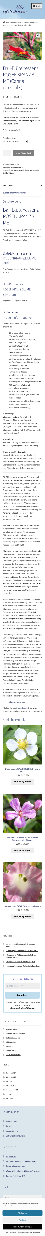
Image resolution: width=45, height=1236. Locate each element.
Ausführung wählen (22, 781)
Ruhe (37, 170)
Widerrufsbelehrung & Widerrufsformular (23, 1171)
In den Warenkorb (23, 153)
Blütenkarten (11, 1042)
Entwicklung (24, 170)
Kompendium (11, 1046)
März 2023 (9, 1081)
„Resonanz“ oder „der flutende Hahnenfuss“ (23, 966)
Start (8, 22)
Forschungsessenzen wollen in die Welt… (22, 951)
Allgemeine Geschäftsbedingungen (21, 1161)
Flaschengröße (9, 138)
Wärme (11, 173)
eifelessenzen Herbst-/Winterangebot (20, 962)
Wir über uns (11, 1121)
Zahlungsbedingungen (15, 1135)
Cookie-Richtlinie (10, 1232)
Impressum (36, 1232)
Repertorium (22, 708)
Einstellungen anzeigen (22, 1227)
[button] (38, 36)
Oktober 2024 (11, 1073)
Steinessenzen (11, 1050)
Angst (16, 170)
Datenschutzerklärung (24, 1232)
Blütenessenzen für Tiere (15, 1033)
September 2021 (12, 1090)
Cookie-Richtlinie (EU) (15, 1176)
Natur (32, 170)
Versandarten (12, 1131)
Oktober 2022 (11, 1085)
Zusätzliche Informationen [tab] (14, 192)
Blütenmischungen (17, 702)
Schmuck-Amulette (13, 1055)
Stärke (5, 173)
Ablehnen (22, 1220)
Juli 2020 (9, 1094)
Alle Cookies (22, 1213)
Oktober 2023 (11, 1077)
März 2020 (9, 1098)
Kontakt (9, 1126)
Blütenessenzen (17, 22)
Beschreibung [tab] (9, 185)
